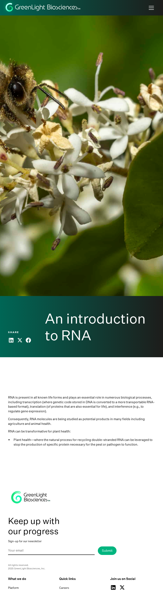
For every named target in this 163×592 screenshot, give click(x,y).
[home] (43, 7)
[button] (150, 8)
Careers (64, 587)
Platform (13, 587)
